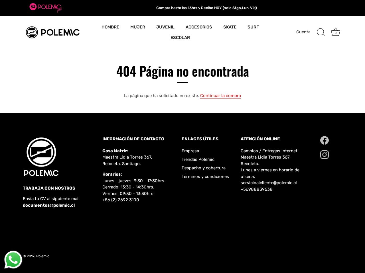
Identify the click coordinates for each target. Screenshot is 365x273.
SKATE (229, 27)
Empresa (190, 150)
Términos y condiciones (205, 176)
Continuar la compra (220, 95)
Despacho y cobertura (204, 168)
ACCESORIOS (199, 27)
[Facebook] (324, 140)
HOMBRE (110, 27)
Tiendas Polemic (198, 159)
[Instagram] (324, 154)
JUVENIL (165, 27)
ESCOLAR (180, 37)
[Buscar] (321, 32)
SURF (253, 27)
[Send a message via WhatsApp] (13, 259)
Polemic (42, 256)
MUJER (137, 27)
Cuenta (303, 32)
